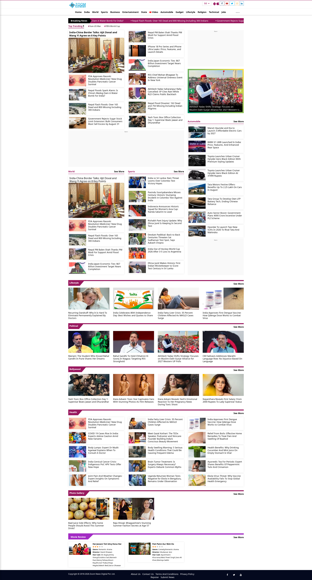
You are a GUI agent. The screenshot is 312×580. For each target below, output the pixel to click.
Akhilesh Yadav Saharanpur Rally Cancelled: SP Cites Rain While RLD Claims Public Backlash (164, 91)
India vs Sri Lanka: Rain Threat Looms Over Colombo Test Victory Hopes (163, 181)
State (144, 12)
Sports (104, 12)
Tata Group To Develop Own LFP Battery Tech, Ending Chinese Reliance (224, 201)
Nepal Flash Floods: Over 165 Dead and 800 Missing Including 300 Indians (127, 20)
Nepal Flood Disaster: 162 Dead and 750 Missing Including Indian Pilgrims (165, 106)
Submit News (167, 577)
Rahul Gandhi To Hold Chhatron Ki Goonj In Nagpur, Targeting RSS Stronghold (130, 358)
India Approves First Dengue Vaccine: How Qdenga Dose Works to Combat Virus (222, 315)
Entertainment (130, 12)
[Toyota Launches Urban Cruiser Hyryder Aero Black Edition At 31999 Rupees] (197, 174)
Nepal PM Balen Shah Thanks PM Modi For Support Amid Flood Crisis (165, 35)
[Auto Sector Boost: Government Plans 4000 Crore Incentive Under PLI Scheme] (197, 217)
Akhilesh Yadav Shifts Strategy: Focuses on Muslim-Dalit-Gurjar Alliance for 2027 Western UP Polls (178, 358)
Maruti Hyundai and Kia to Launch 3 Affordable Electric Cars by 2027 (225, 131)
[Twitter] (232, 3)
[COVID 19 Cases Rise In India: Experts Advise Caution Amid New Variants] (77, 437)
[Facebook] (222, 3)
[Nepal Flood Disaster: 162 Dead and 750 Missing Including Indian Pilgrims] (137, 107)
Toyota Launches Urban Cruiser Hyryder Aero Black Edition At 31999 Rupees (224, 173)
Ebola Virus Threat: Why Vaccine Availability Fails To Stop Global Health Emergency (224, 478)
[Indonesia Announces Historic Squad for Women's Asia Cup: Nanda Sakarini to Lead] (137, 210)
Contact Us (148, 574)
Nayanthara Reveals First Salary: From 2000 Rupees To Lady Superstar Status (222, 400)
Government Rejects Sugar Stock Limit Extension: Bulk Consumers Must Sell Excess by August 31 (224, 20)
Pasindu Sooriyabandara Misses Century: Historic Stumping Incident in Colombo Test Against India (165, 196)
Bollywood (75, 369)
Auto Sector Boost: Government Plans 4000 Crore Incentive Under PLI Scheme (225, 215)
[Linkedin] (242, 3)
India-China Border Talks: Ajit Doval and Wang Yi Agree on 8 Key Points (93, 34)
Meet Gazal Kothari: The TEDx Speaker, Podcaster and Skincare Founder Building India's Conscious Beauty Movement (164, 437)
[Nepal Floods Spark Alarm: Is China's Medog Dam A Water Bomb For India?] (77, 94)
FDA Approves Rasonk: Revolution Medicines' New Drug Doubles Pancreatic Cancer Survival (105, 80)
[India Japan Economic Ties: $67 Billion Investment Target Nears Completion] (137, 65)
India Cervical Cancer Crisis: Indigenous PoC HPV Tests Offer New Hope (104, 464)
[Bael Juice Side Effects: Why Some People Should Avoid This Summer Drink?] (88, 508)
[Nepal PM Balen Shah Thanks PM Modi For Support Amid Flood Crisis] (137, 36)
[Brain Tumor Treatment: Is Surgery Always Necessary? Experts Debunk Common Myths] (137, 466)
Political (73, 325)
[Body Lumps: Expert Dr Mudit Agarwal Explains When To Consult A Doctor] (77, 451)
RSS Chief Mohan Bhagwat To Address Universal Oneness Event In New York (165, 77)
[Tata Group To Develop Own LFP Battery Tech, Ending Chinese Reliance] (197, 203)
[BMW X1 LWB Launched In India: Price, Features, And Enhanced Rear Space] (197, 146)
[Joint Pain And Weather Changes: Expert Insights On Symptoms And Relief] (77, 480)
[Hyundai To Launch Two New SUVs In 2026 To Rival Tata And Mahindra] (197, 231)
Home (78, 12)
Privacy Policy (187, 574)
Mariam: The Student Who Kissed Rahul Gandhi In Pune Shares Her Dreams (88, 357)
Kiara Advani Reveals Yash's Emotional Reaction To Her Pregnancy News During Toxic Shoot (177, 402)
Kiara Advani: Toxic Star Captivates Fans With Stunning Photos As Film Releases (133, 400)
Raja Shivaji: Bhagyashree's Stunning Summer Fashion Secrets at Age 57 (132, 524)
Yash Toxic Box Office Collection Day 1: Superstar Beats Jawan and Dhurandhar (165, 120)
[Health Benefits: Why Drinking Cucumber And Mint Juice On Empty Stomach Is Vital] (197, 451)
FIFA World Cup (112, 26)
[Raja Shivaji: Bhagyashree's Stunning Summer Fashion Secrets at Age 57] (133, 508)
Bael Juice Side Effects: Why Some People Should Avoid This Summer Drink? (86, 525)
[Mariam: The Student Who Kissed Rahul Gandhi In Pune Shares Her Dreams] (88, 341)
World (95, 12)
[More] (237, 11)
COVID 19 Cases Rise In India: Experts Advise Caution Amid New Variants (103, 436)
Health (73, 412)
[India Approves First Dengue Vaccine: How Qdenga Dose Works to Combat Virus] (223, 298)
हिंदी (206, 3)
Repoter (155, 577)
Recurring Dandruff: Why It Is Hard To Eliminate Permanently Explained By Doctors (87, 315)
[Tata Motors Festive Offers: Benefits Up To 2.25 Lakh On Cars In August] (197, 188)
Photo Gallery (76, 492)
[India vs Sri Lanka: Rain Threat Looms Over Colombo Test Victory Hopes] (137, 182)
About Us (136, 574)
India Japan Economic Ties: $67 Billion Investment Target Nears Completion (164, 63)
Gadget (180, 12)
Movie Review (78, 536)
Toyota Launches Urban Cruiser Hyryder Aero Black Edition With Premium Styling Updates (224, 159)
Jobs (223, 12)
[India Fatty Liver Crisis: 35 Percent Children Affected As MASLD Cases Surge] (178, 298)
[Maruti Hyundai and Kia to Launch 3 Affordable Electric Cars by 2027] (197, 132)
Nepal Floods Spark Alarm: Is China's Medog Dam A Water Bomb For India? (103, 93)
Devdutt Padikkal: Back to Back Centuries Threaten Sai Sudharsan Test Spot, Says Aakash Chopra (164, 238)
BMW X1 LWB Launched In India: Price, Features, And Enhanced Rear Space (224, 145)
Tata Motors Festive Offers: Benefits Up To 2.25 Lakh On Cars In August (225, 187)
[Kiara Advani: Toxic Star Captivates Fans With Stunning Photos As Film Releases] (133, 384)
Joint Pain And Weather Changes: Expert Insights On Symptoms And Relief (105, 478)
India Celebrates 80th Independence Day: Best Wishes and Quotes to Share (133, 314)
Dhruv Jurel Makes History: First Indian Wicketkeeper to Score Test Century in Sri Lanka (164, 266)
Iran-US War (94, 26)
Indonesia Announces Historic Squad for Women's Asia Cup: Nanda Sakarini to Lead (163, 209)
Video (154, 12)
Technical (214, 12)
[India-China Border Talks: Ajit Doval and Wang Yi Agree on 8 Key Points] (96, 55)
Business (115, 12)
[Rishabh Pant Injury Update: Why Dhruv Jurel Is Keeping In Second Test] (137, 225)
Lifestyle (190, 12)
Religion (202, 12)
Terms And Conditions (167, 574)
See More (119, 171)
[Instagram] (237, 3)
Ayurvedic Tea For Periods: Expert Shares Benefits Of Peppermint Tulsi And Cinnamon (225, 464)
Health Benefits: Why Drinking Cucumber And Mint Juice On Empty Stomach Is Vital (223, 450)
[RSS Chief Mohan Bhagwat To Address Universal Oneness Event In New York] (137, 79)
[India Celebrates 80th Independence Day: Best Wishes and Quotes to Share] (133, 298)
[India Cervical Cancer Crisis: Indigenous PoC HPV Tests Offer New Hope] (77, 466)
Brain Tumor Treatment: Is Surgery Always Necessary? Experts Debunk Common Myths (164, 464)
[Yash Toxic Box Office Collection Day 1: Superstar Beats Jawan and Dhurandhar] (137, 121)
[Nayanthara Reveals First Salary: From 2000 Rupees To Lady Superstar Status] (223, 384)
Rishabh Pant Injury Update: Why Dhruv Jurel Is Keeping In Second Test (165, 223)
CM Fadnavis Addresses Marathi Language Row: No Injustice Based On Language (222, 358)
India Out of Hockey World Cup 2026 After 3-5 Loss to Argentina (164, 250)
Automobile (167, 12)
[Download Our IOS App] (217, 3)
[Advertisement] (126, 150)
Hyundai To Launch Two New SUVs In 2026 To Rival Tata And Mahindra (223, 230)
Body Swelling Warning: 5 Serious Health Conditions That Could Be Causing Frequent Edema (165, 450)
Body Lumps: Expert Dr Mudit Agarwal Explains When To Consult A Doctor (103, 450)
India (87, 12)
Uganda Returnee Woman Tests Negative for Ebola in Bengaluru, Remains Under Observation (164, 478)
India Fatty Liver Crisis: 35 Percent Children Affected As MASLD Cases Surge (175, 315)
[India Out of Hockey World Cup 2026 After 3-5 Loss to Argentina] (137, 253)
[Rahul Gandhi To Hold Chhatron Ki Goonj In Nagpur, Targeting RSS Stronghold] (133, 341)
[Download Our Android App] (214, 3)
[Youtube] (227, 3)
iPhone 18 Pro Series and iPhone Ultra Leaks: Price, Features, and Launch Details (164, 49)
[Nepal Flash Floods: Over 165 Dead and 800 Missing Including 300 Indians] (77, 108)
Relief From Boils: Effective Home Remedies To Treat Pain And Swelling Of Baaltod (225, 436)
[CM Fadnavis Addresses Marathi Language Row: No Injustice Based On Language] (223, 341)
